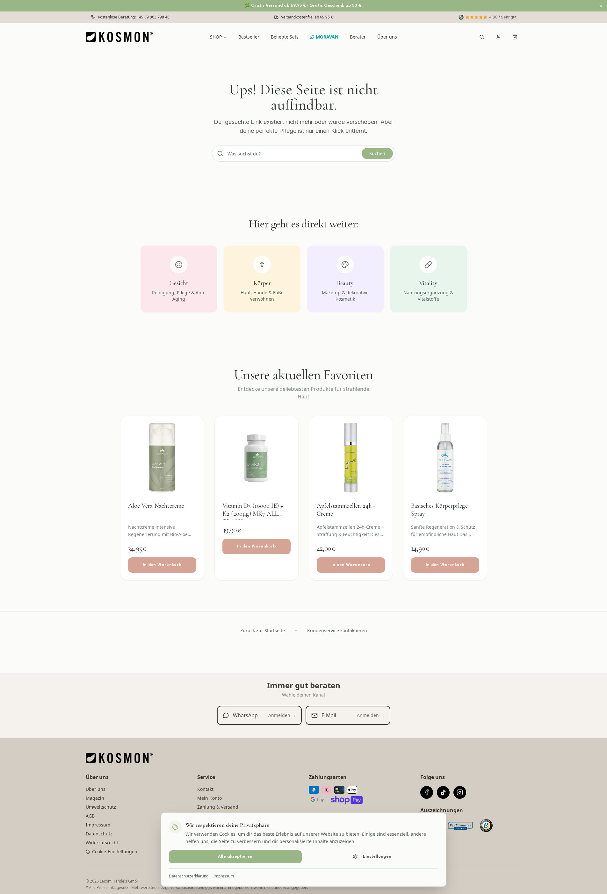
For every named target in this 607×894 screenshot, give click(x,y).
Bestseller (248, 37)
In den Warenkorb (162, 565)
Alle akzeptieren (235, 856)
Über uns (387, 37)
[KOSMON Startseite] (121, 37)
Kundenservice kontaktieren (337, 630)
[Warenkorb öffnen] (515, 37)
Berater (358, 37)
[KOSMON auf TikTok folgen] (443, 792)
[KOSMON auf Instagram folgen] (459, 792)
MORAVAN (327, 37)
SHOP (216, 37)
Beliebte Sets (285, 37)
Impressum (223, 875)
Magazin (95, 798)
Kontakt (205, 789)
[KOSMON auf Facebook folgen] (426, 792)
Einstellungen (377, 856)
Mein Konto (209, 798)
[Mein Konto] (498, 37)
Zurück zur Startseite (262, 630)
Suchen (377, 153)
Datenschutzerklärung (188, 875)
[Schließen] (600, 5)
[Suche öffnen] (481, 37)
